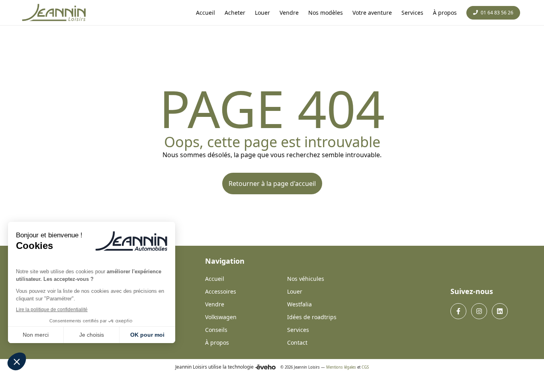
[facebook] (458, 311)
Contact (297, 342)
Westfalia (299, 304)
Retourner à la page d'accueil (272, 183)
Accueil (214, 278)
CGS (365, 367)
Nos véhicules (305, 278)
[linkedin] (500, 311)
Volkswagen (221, 317)
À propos (217, 342)
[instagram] (479, 311)
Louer (294, 291)
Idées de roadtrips (312, 317)
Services (298, 330)
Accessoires (220, 291)
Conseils (216, 330)
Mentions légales (341, 367)
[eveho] (265, 367)
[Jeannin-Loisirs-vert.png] (54, 12)
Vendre (214, 304)
